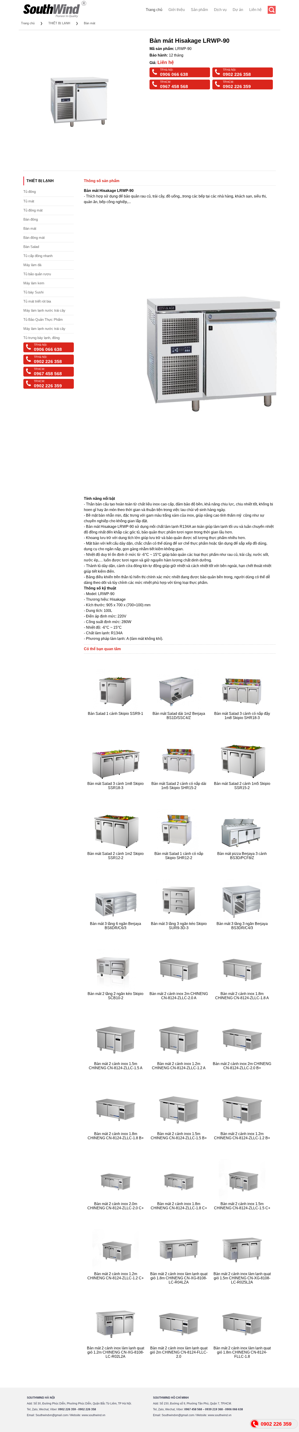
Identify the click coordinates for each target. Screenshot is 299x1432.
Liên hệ (255, 10)
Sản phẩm (199, 10)
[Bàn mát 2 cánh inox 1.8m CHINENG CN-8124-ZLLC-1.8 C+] (179, 1213)
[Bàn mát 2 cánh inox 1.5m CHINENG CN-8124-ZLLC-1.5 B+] (179, 1143)
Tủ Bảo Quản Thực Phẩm (43, 319)
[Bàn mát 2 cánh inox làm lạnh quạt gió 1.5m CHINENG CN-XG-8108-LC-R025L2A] (242, 1288)
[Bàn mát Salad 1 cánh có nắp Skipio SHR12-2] (179, 863)
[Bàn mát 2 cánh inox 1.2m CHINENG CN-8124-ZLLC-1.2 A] (179, 1073)
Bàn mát (89, 23)
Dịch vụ (220, 10)
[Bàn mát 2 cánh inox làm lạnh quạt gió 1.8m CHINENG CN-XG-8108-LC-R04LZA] (179, 1288)
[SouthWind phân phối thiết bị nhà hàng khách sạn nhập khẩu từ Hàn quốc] (54, 17)
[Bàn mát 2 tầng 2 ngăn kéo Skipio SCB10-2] (116, 1003)
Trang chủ (154, 10)
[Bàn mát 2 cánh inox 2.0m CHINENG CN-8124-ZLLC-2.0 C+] (116, 1213)
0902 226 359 (237, 86)
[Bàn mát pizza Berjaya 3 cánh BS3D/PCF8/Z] (242, 863)
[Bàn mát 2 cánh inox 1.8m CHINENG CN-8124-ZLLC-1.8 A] (242, 1003)
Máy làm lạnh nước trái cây (44, 310)
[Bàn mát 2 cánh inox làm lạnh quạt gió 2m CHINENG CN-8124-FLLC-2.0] (179, 1362)
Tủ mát (28, 201)
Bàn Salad (31, 247)
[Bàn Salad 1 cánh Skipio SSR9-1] (116, 723)
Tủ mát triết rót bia (37, 301)
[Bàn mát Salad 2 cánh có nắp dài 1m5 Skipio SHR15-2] (179, 793)
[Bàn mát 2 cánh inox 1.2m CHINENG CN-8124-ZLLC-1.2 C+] (116, 1288)
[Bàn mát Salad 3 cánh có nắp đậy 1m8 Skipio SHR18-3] (242, 723)
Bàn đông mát (34, 238)
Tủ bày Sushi (33, 292)
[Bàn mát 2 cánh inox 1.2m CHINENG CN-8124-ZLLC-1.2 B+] (242, 1143)
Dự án (238, 10)
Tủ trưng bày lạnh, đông (41, 338)
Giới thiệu (176, 10)
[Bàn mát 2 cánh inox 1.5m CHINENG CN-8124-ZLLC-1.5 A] (116, 1073)
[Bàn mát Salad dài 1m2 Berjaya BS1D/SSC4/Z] (179, 723)
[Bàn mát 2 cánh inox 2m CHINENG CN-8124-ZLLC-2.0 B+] (242, 1073)
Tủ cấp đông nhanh (38, 256)
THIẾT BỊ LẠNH (59, 23)
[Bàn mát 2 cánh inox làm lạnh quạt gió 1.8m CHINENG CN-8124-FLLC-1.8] (242, 1362)
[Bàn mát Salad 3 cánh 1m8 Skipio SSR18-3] (116, 793)
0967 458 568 (174, 86)
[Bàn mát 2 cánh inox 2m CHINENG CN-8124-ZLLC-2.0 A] (179, 1003)
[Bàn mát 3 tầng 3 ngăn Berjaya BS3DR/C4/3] (242, 933)
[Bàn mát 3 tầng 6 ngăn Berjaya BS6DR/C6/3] (116, 933)
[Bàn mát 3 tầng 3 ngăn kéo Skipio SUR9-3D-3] (179, 933)
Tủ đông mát (33, 210)
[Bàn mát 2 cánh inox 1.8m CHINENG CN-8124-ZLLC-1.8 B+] (116, 1143)
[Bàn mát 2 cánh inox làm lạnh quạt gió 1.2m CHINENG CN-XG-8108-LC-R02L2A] (116, 1362)
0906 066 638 (174, 74)
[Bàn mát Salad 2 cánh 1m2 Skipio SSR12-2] (116, 863)
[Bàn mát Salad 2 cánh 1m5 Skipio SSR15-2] (242, 793)
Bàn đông (30, 219)
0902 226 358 (237, 74)
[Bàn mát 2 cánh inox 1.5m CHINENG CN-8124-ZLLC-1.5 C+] (242, 1213)
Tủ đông (29, 192)
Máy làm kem (33, 283)
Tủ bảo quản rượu (37, 274)
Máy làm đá (32, 265)
